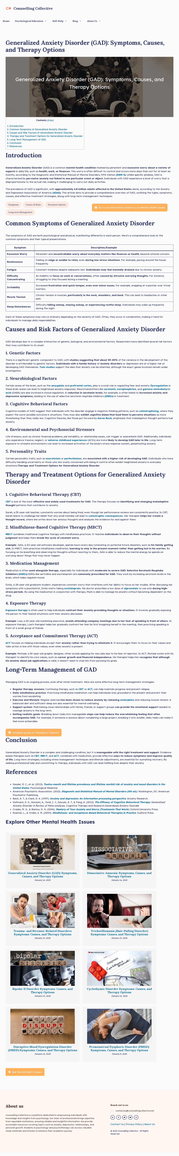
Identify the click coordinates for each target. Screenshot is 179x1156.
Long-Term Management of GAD (26, 139)
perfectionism (73, 458)
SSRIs (23, 574)
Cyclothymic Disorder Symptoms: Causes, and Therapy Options (119, 990)
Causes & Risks (33, 204)
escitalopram (72, 588)
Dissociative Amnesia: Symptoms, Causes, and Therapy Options (119, 874)
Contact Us (117, 1124)
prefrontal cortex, (80, 385)
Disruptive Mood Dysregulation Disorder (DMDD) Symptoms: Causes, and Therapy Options (42, 1048)
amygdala (57, 385)
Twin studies (47, 367)
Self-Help (57, 21)
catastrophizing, (149, 410)
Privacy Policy (134, 1124)
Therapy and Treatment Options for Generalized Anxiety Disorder (45, 136)
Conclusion (14, 142)
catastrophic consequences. (106, 515)
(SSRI (107, 396)
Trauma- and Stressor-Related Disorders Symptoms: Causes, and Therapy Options (43, 932)
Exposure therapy (17, 610)
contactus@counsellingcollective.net (135, 1110)
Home (6, 21)
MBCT (44, 755)
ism (58, 458)
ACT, (90, 689)
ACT (8, 642)
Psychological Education (29, 21)
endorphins (127, 699)
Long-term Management (20, 212)
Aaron (101, 418)
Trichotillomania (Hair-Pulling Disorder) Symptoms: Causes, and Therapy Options (119, 932)
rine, (134, 389)
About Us (92, 21)
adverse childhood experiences (68, 440)
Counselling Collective (33, 8)
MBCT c (10, 534)
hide (50, 120)
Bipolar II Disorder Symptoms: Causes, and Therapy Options (42, 990)
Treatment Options (57, 204)
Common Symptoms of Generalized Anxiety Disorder (37, 129)
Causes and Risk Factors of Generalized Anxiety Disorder (40, 132)
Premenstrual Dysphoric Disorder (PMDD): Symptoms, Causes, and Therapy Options (119, 1048)
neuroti (50, 458)
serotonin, (110, 389)
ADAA (56, 192)
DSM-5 (121, 174)
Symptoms (13, 204)
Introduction (15, 126)
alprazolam (131, 588)
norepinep (123, 389)
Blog (75, 21)
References (14, 146)
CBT (8, 501)
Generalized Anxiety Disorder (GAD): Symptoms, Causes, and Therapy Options (42, 874)
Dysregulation (159, 385)
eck (109, 418)
